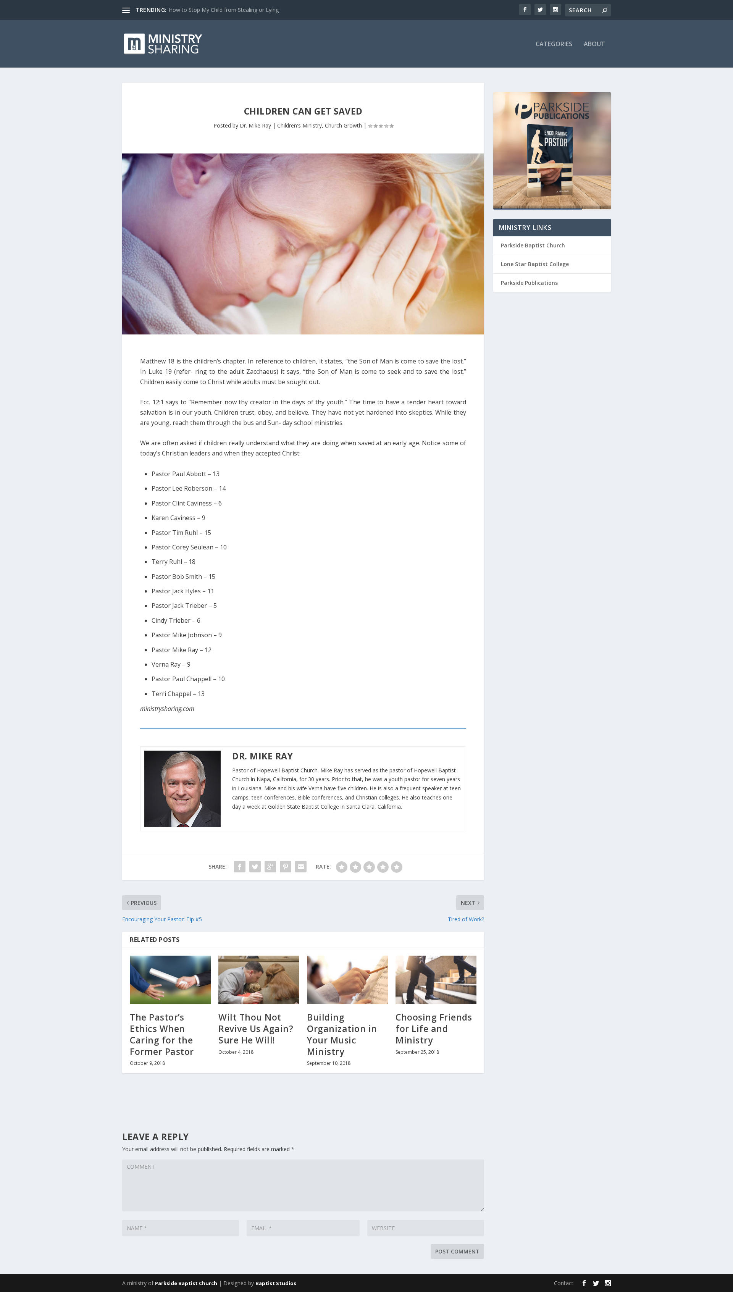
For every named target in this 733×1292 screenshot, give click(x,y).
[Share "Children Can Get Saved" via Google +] (270, 866)
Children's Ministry (299, 125)
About (594, 44)
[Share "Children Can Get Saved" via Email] (300, 866)
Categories (554, 44)
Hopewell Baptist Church (287, 770)
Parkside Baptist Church (533, 245)
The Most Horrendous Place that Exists (217, 9)
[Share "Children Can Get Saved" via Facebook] (239, 866)
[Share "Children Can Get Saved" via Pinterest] (285, 866)
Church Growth (343, 125)
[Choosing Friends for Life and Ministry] (436, 980)
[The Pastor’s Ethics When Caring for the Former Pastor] (170, 980)
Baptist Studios (275, 1283)
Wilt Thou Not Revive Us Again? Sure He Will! (255, 1028)
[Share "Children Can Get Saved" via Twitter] (255, 866)
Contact (563, 1283)
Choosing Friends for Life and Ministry (434, 1028)
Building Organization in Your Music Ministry (342, 1034)
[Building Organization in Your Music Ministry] (347, 980)
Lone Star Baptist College (535, 264)
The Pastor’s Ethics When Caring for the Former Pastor (162, 1034)
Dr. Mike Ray (255, 125)
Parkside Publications (529, 282)
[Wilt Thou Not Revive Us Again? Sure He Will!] (258, 980)
